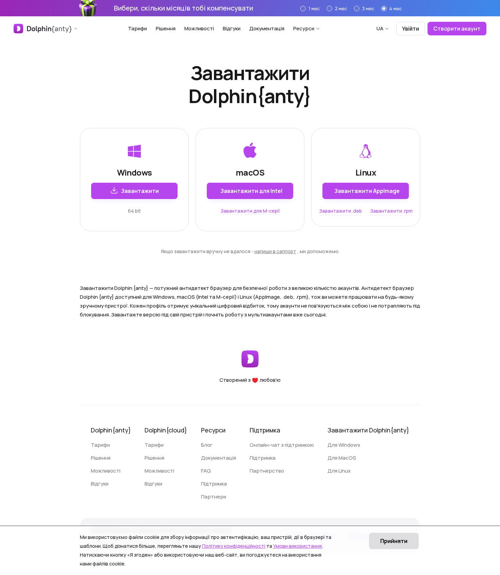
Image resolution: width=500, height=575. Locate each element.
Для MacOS (342, 457)
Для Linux (339, 470)
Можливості (199, 28)
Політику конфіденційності (233, 546)
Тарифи (137, 28)
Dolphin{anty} (111, 430)
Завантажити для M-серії (250, 211)
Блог (207, 444)
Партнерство (267, 470)
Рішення (166, 28)
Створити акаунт (457, 28)
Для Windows (344, 444)
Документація (266, 28)
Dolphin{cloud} (166, 430)
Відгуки (231, 28)
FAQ (206, 470)
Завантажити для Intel (251, 191)
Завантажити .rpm (391, 211)
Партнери (213, 496)
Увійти (410, 28)
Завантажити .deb (340, 211)
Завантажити (140, 191)
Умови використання (297, 546)
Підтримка (214, 483)
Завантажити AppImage (367, 191)
